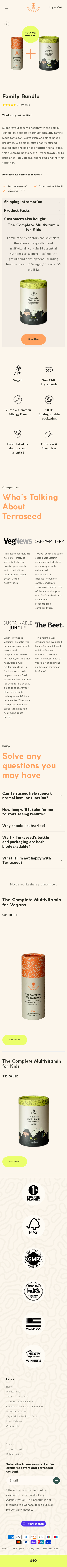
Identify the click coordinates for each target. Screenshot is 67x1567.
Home (9, 1386)
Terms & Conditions (17, 1396)
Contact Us (12, 1426)
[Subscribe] (56, 1480)
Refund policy (13, 1454)
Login (52, 7)
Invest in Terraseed (17, 1411)
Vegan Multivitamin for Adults (22, 1416)
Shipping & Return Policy (19, 1401)
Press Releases (15, 1421)
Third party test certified (16, 115)
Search (10, 1444)
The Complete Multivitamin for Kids (31, 1064)
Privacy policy (33, 1549)
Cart (59, 7)
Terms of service (15, 1449)
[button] (6, 7)
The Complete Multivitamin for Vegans (31, 902)
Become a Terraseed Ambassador (25, 1406)
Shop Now (33, 339)
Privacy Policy (13, 1391)
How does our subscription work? (22, 175)
